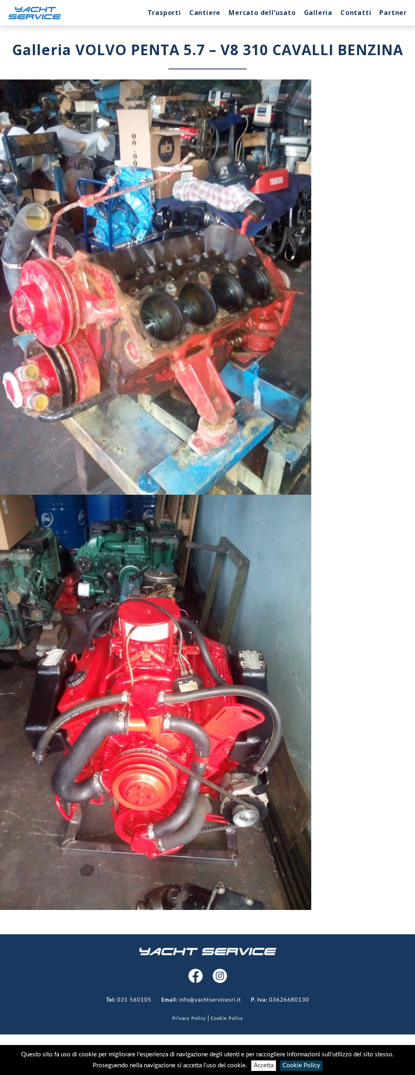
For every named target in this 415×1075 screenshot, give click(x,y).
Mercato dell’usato (262, 12)
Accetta (264, 1065)
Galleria (318, 12)
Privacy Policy (189, 1018)
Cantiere (204, 12)
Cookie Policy (301, 1065)
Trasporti (164, 12)
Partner (393, 12)
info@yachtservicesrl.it (210, 1000)
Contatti (355, 12)
